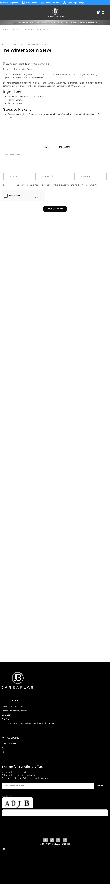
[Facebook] (45, 840)
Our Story (7, 719)
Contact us (7, 715)
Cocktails (16, 29)
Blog (4, 752)
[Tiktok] (65, 840)
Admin (5, 45)
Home (6, 29)
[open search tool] (11, 13)
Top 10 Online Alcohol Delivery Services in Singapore (28, 723)
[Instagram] (58, 840)
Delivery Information (12, 706)
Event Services (9, 743)
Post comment (55, 209)
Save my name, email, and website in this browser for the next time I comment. (57, 185)
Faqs (4, 748)
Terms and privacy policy (14, 710)
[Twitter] (52, 840)
